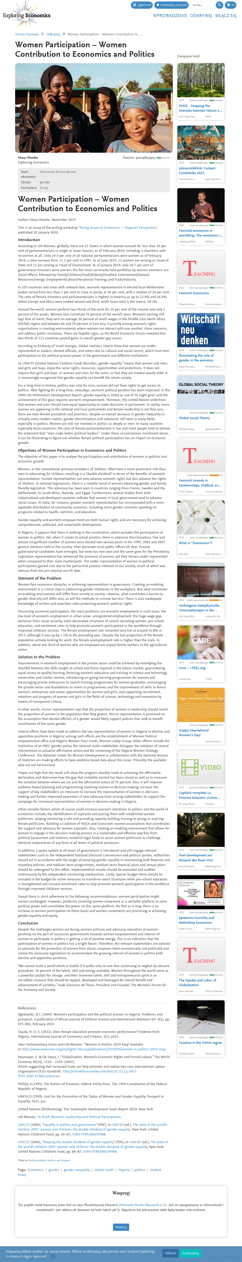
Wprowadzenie (170, 16)
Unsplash (65, 1160)
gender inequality (77, 1170)
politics (139, 1170)
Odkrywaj (201, 16)
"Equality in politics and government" (69, 1125)
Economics (36, 1170)
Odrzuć (170, 1253)
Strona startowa (27, 34)
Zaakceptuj (190, 1253)
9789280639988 (93, 1134)
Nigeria (124, 1170)
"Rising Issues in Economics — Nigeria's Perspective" (118, 228)
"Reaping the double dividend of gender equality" (78, 1142)
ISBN (76, 1134)
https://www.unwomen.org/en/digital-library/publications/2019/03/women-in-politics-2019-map (94, 1049)
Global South (104, 1170)
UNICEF (24, 1125)
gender (54, 1170)
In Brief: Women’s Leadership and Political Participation (79, 1117)
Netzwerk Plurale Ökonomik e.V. (142, 1205)
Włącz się (225, 16)
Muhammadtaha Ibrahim (42, 1160)
